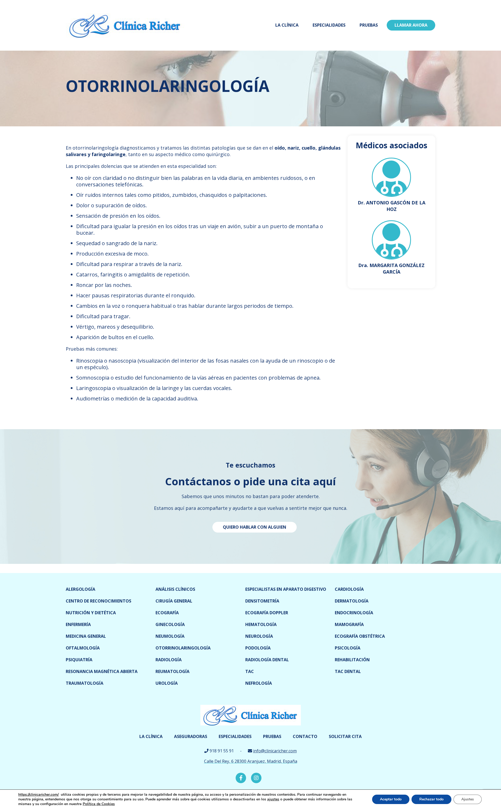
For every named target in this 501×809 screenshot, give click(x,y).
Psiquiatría (79, 660)
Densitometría (262, 601)
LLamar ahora (411, 25)
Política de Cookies (99, 803)
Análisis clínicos (175, 589)
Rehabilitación (352, 660)
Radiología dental (267, 660)
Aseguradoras (190, 736)
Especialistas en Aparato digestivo (285, 589)
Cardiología (349, 589)
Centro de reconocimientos (98, 601)
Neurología (259, 636)
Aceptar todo (391, 799)
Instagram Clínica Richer (256, 778)
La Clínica (287, 25)
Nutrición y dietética (91, 613)
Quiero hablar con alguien (254, 527)
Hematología (261, 624)
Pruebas (369, 25)
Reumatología (172, 671)
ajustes (273, 799)
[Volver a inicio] (125, 25)
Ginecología (170, 624)
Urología (167, 683)
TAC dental (348, 671)
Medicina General (86, 636)
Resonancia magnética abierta (102, 671)
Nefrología (258, 683)
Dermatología (351, 601)
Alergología (80, 589)
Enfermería (78, 624)
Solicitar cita (345, 736)
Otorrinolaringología (183, 648)
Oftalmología (83, 648)
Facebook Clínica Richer (241, 778)
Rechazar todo (431, 799)
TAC (249, 671)
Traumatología (84, 683)
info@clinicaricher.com (275, 751)
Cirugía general (174, 601)
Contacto (305, 736)
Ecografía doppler (266, 613)
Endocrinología (354, 613)
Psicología (347, 648)
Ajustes (467, 799)
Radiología (169, 660)
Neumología (170, 636)
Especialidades (329, 25)
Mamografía (349, 624)
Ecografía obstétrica (360, 636)
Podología (258, 648)
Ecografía (167, 613)
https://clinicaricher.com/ (38, 794)
